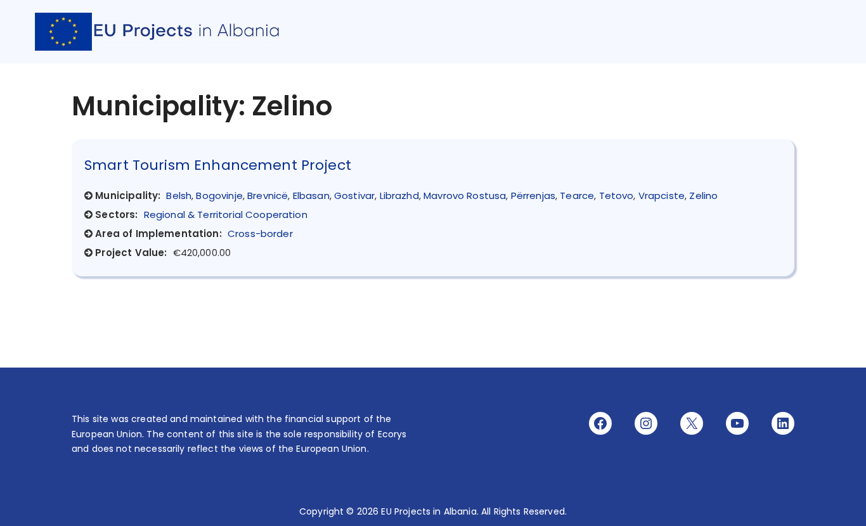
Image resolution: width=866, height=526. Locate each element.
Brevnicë (267, 195)
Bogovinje (219, 195)
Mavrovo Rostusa (464, 195)
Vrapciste (661, 195)
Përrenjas (533, 195)
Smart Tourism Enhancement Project (217, 165)
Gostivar (354, 195)
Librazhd (399, 195)
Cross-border (260, 233)
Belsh (178, 195)
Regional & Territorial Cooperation (225, 214)
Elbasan (311, 195)
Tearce (577, 195)
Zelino (703, 195)
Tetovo (616, 195)
